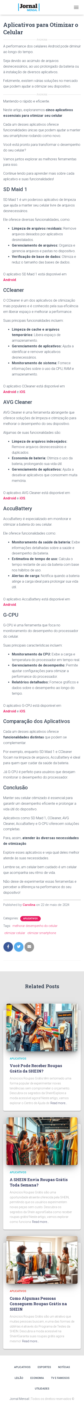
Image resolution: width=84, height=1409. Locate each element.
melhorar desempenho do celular (35, 926)
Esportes (44, 1367)
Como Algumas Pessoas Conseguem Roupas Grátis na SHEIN (38, 1304)
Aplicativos (30, 918)
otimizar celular (14, 933)
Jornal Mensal (19, 1399)
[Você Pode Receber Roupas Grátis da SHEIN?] (42, 1027)
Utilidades (42, 1388)
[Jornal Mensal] (30, 7)
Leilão (19, 1378)
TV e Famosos (60, 1378)
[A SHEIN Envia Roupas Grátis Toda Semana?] (42, 1141)
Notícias (64, 1367)
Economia (37, 1378)
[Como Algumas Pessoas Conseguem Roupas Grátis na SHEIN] (42, 1259)
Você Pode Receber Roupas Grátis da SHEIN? (36, 1068)
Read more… (58, 1103)
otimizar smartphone (41, 933)
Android (9, 280)
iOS (22, 392)
